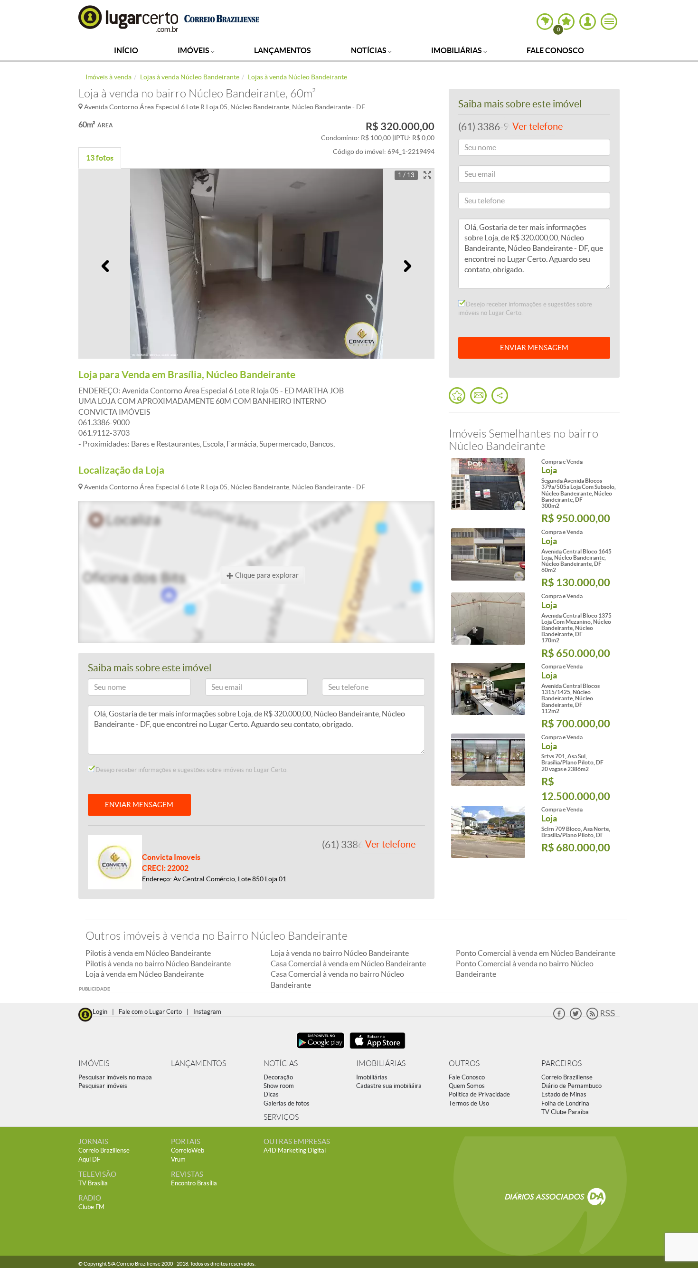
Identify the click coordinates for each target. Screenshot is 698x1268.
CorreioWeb (187, 1150)
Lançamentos (282, 50)
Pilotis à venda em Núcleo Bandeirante (148, 953)
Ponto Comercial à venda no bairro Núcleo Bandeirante (525, 968)
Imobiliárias (457, 50)
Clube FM (91, 1207)
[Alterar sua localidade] (545, 21)
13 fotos (99, 157)
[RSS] (600, 1017)
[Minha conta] (587, 21)
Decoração (278, 1077)
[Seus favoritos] (457, 395)
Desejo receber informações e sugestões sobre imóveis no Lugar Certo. (191, 769)
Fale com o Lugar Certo (150, 1011)
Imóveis (194, 50)
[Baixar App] (320, 1049)
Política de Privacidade (479, 1094)
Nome (101, 689)
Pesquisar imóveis (102, 1085)
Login (100, 1011)
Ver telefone (390, 844)
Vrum (178, 1159)
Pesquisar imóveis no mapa (115, 1077)
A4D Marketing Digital (295, 1150)
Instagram (207, 1011)
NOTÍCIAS (281, 1063)
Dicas (271, 1094)
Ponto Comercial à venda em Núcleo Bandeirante (535, 953)
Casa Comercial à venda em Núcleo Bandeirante (348, 963)
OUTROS (464, 1063)
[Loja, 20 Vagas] (488, 760)
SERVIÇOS (281, 1117)
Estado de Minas (563, 1094)
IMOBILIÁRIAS (381, 1063)
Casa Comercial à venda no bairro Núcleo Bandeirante (337, 979)
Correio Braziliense (567, 1077)
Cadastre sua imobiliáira (389, 1085)
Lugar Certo (128, 18)
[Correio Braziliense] (221, 17)
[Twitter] (576, 1017)
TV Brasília (93, 1183)
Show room (279, 1085)
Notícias (369, 50)
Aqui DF (89, 1159)
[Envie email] (478, 395)
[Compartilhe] (499, 395)
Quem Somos (467, 1085)
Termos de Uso (469, 1103)
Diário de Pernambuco (571, 1085)
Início (126, 50)
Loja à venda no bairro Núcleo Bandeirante (340, 953)
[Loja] (488, 484)
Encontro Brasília (194, 1183)
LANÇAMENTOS (198, 1063)
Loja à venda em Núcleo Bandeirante (144, 974)
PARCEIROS (561, 1063)
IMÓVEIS (93, 1063)
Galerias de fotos (287, 1103)
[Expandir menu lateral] (609, 21)
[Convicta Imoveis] (115, 861)
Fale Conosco (555, 50)
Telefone (338, 689)
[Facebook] (559, 1017)
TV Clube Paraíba (565, 1111)
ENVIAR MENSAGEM (139, 805)
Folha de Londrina (565, 1103)
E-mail (218, 689)
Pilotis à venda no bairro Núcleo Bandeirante (158, 963)
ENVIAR (534, 347)
